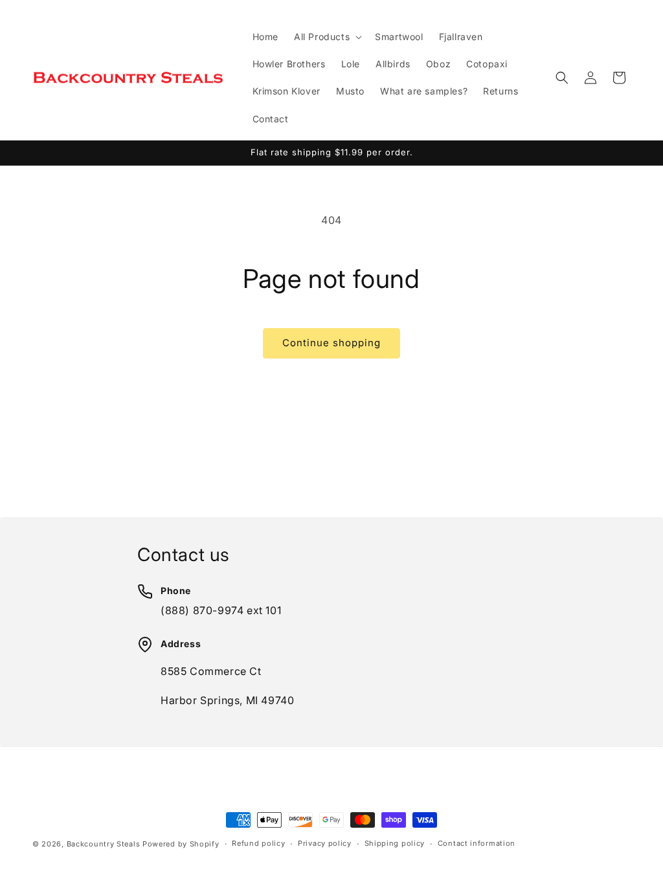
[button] (326, 36)
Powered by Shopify (180, 843)
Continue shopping (331, 343)
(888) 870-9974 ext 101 (221, 610)
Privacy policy (325, 843)
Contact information (476, 843)
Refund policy (258, 843)
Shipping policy (395, 843)
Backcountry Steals (103, 843)
